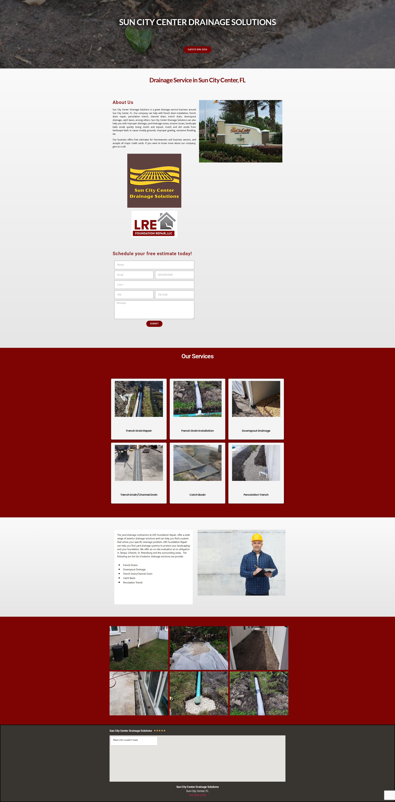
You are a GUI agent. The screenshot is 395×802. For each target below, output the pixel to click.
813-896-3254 (197, 795)
